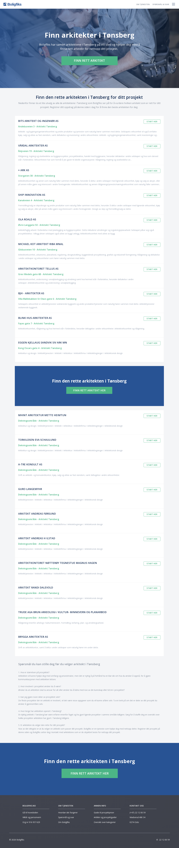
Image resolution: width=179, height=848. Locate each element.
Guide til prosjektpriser (104, 812)
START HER (152, 121)
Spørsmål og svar (66, 817)
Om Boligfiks (64, 822)
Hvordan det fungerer (68, 812)
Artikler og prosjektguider (105, 817)
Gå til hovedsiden (30, 812)
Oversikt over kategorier (105, 822)
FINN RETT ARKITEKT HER (89, 390)
